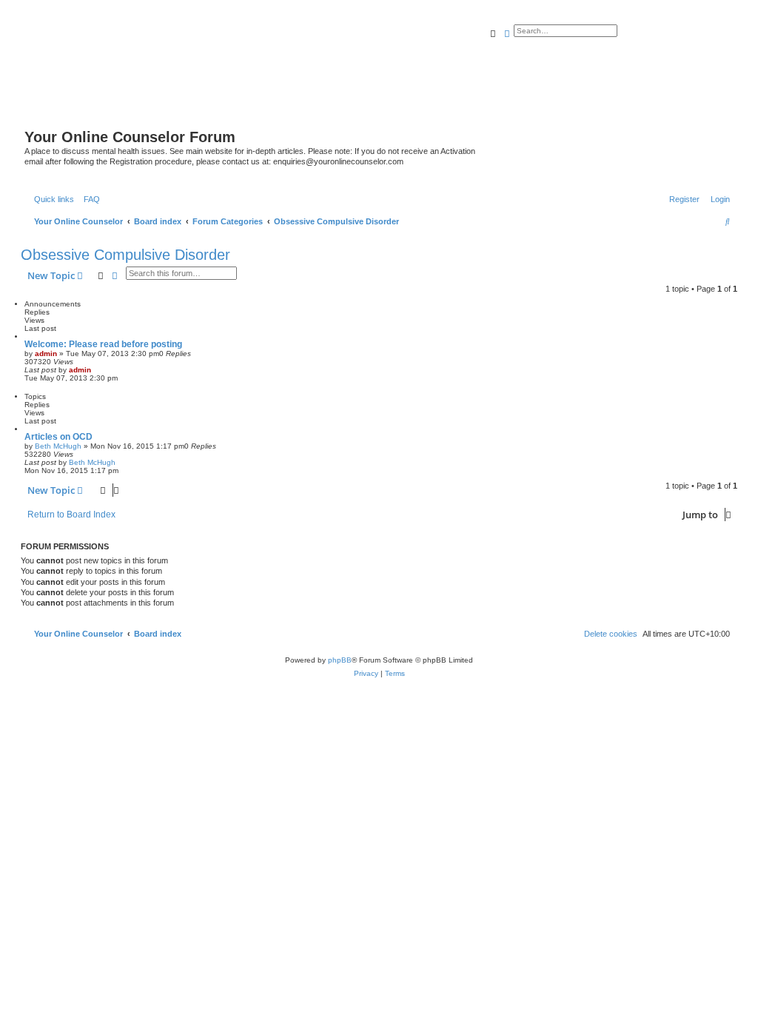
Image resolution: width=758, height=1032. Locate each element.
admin (46, 353)
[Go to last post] (96, 370)
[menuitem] (89, 199)
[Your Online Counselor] (370, 76)
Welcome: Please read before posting (103, 344)
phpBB (340, 660)
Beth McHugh (58, 446)
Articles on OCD (58, 437)
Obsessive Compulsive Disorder (125, 255)
